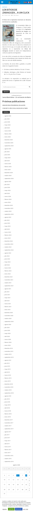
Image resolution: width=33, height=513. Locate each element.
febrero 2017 (7, 449)
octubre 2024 (7, 175)
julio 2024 (7, 184)
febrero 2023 (7, 235)
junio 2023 (7, 223)
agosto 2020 (7, 324)
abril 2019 (7, 372)
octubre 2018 (7, 390)
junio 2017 (7, 437)
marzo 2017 (7, 446)
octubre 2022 (7, 247)
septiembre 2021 (9, 286)
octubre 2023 (7, 211)
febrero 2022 (7, 271)
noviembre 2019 (8, 351)
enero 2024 (7, 202)
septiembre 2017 (9, 429)
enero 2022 (7, 274)
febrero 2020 (7, 342)
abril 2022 (7, 265)
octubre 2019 (7, 354)
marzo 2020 (7, 339)
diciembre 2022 (8, 241)
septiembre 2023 (9, 214)
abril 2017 (7, 443)
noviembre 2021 (8, 280)
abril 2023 (7, 229)
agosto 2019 (7, 360)
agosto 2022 (7, 253)
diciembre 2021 (8, 277)
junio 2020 (7, 330)
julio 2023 (7, 220)
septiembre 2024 (9, 178)
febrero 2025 (7, 166)
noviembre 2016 (8, 455)
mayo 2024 (7, 190)
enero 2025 (7, 169)
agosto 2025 (7, 149)
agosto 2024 (7, 181)
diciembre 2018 (8, 384)
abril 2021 (7, 300)
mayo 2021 (7, 297)
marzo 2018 (7, 411)
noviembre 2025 (8, 143)
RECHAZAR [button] (18, 509)
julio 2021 (7, 292)
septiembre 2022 (9, 250)
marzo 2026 (7, 131)
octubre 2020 (7, 318)
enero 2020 (7, 345)
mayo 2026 (7, 125)
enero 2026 (7, 137)
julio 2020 (7, 327)
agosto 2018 (7, 396)
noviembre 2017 (8, 423)
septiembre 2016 (9, 461)
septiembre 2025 (9, 146)
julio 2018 (7, 399)
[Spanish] (31, 2)
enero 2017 (7, 452)
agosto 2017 (7, 432)
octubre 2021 (7, 283)
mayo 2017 (7, 440)
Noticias (4, 7)
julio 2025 (7, 151)
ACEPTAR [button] (11, 509)
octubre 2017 (7, 425)
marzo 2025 (7, 163)
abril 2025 (7, 160)
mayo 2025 (7, 157)
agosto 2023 (7, 217)
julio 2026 (7, 119)
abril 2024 (7, 193)
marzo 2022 (7, 268)
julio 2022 (7, 256)
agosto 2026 (7, 116)
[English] (26, 2)
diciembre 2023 (8, 205)
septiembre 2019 (9, 357)
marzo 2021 (7, 303)
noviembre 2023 (8, 208)
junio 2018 (7, 402)
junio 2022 (7, 259)
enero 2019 (7, 381)
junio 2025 (7, 154)
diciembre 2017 (8, 420)
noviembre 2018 (8, 387)
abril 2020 (7, 336)
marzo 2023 (7, 232)
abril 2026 (7, 128)
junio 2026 (7, 122)
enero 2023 (7, 238)
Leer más (25, 509)
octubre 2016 (7, 458)
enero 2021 (7, 309)
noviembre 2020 (8, 315)
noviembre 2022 (8, 244)
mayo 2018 (7, 405)
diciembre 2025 (8, 140)
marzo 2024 (7, 196)
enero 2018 (7, 417)
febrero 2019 (7, 378)
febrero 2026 (7, 134)
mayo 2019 (7, 369)
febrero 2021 (7, 306)
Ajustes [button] (5, 509)
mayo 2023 (7, 226)
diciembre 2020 (8, 312)
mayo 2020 (7, 333)
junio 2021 (7, 294)
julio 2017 (7, 435)
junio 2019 (7, 366)
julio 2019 (7, 363)
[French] (28, 2)
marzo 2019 (7, 375)
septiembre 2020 (9, 321)
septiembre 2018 (9, 393)
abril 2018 (7, 408)
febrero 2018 (7, 414)
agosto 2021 (7, 289)
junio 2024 (7, 187)
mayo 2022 (7, 262)
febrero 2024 (7, 199)
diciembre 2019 (8, 348)
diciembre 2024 (8, 172)
